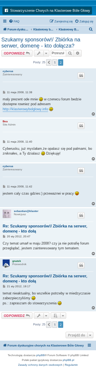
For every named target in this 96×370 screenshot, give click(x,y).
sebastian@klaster (26, 211)
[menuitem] (14, 21)
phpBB (40, 355)
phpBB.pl (68, 360)
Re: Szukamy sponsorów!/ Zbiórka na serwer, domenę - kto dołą (45, 228)
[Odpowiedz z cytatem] (81, 75)
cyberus (8, 71)
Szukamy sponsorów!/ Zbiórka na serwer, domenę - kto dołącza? (40, 43)
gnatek (16, 260)
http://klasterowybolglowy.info (25, 109)
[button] (48, 62)
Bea (5, 121)
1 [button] (55, 62)
